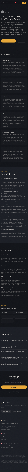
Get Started (13, 387)
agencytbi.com (16, 411)
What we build (21, 40)
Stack (6, 7)
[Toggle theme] (20, 3)
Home (2, 7)
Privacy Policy (10, 470)
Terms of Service (17, 470)
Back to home (15, 391)
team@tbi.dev (5, 411)
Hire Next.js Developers (8, 40)
